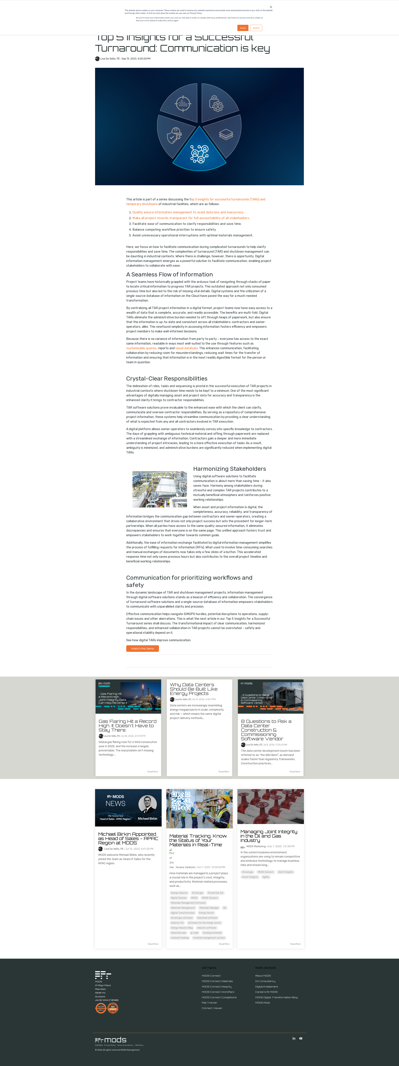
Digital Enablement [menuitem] (266, 986)
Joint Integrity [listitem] (285, 872)
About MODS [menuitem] (263, 975)
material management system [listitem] (209, 938)
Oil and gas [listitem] (197, 893)
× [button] (271, 6)
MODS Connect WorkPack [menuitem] (218, 992)
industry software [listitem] (206, 928)
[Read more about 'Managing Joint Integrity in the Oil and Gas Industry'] (270, 806)
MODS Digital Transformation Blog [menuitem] (276, 997)
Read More (153, 772)
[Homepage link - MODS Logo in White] (110, 1040)
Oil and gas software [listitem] (182, 918)
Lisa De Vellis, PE (110, 58)
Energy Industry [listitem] (179, 893)
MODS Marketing (256, 846)
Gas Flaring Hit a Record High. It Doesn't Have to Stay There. (128, 726)
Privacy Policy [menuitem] (110, 1045)
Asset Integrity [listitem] (250, 877)
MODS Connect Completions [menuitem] (219, 997)
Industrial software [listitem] (207, 918)
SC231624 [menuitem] (99, 1045)
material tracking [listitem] (180, 938)
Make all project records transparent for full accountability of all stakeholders (190, 218)
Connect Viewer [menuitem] (212, 1008)
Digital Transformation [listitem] (183, 913)
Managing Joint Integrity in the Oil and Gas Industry (268, 836)
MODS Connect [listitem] (210, 898)
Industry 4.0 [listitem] (177, 923)
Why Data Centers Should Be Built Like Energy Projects (194, 689)
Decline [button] (256, 27)
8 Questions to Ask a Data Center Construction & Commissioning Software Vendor (266, 730)
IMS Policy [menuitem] (139, 1045)
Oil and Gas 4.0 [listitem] (215, 893)
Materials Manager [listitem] (209, 908)
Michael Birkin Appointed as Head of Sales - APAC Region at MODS (128, 838)
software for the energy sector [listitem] (204, 923)
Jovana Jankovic (185, 867)
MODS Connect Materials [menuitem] (217, 981)
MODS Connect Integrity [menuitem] (217, 986)
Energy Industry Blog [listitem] (182, 928)
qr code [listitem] (194, 933)
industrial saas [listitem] (178, 933)
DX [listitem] (224, 908)
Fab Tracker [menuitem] (209, 1002)
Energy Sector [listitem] (206, 913)
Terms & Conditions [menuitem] (125, 1045)
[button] (294, 1039)
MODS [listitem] (194, 898)
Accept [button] (243, 27)
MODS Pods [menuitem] (262, 1002)
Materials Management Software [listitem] (188, 903)
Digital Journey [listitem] (179, 898)
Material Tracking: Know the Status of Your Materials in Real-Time (198, 840)
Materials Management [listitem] (183, 908)
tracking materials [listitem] (212, 933)
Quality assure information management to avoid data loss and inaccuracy (187, 212)
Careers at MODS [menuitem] (266, 992)
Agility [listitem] (266, 877)
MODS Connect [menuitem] (211, 975)
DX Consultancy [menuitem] (265, 981)
